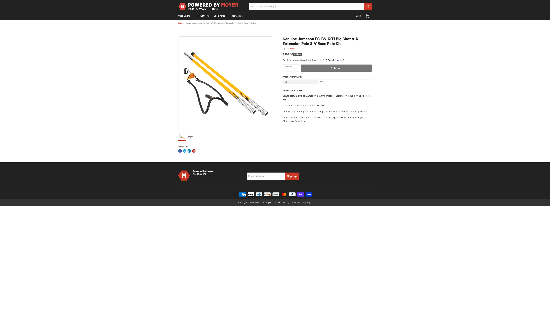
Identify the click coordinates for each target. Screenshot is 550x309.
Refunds (296, 202)
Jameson (291, 48)
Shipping (306, 202)
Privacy (286, 202)
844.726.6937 (199, 174)
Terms (277, 202)
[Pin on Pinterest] (194, 151)
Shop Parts (219, 15)
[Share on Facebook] (180, 151)
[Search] (368, 6)
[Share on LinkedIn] (189, 151)
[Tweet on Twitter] (184, 151)
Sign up (292, 176)
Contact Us (237, 15)
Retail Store (203, 15)
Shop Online (184, 15)
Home (180, 23)
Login (358, 15)
